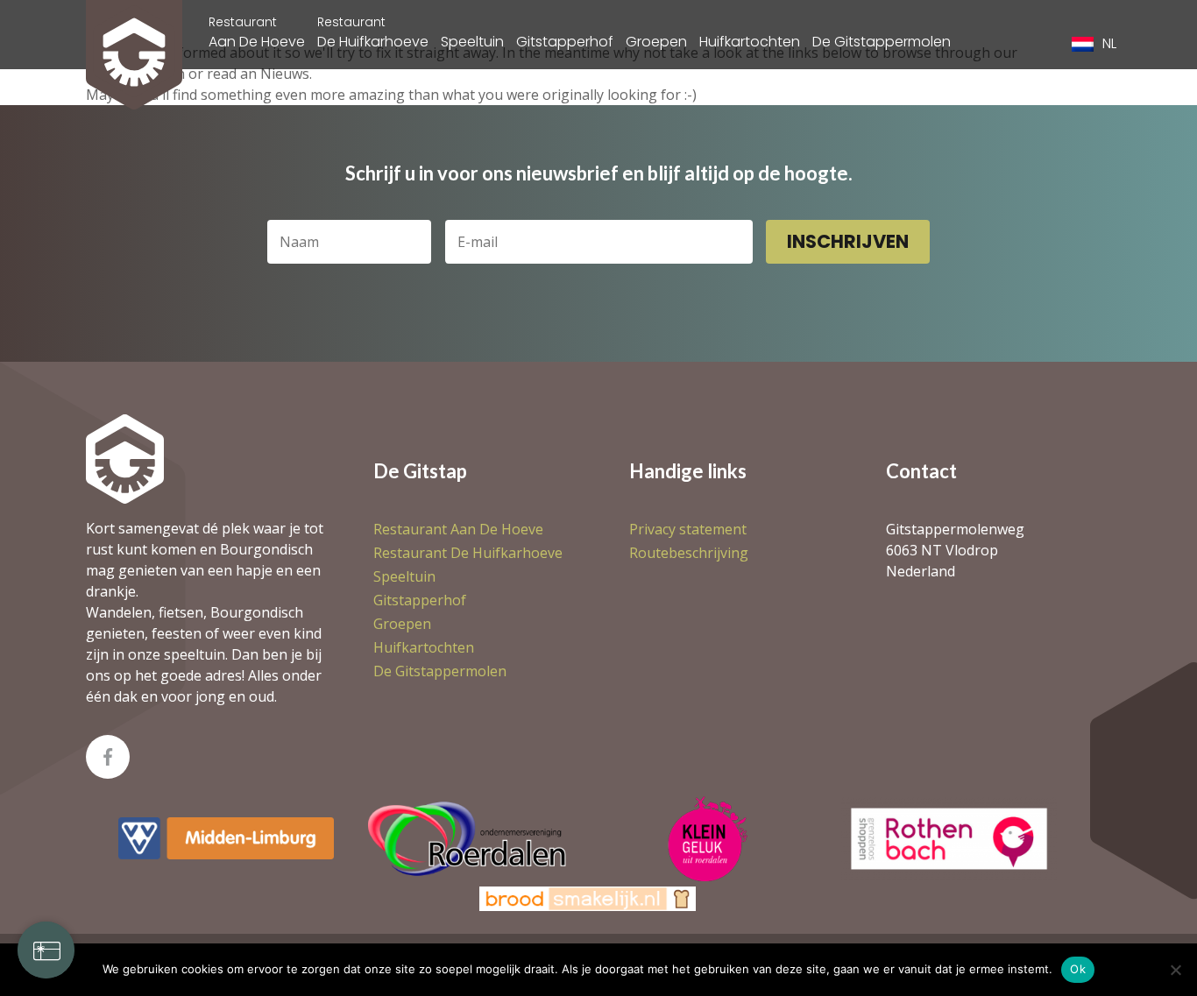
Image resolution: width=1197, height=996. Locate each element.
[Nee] (1175, 969)
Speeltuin (472, 42)
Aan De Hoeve (257, 32)
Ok (1078, 969)
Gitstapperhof (564, 42)
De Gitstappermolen (881, 42)
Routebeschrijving (688, 552)
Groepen (656, 42)
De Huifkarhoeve (373, 32)
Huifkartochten (749, 42)
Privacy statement (688, 529)
